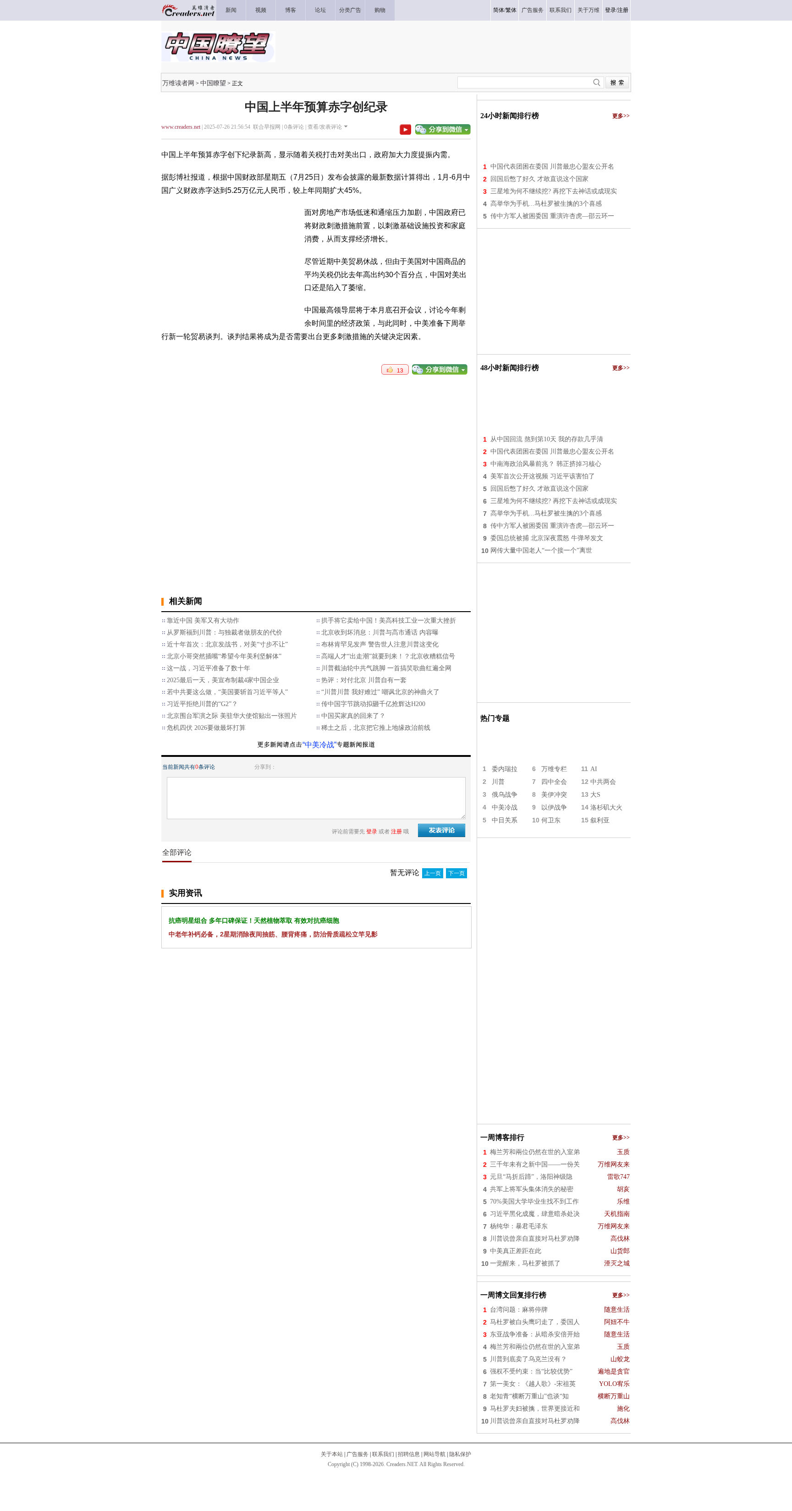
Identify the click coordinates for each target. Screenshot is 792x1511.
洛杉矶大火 (606, 807)
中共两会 (603, 781)
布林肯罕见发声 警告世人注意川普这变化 (380, 644)
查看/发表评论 (325, 127)
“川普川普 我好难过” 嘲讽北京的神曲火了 (380, 692)
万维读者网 (178, 83)
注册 (622, 10)
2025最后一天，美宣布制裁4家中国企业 (223, 680)
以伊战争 (554, 807)
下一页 (456, 873)
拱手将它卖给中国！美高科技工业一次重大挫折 (388, 620)
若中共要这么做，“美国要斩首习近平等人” (227, 692)
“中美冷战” (319, 745)
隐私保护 (460, 1454)
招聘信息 (409, 1454)
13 (398, 370)
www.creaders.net (180, 127)
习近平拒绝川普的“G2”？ (202, 704)
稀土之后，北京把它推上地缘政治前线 (375, 727)
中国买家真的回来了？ (353, 715)
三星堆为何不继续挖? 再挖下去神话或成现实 (553, 191)
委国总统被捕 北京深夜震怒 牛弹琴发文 (546, 538)
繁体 (511, 10)
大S (595, 794)
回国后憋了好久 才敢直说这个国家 (539, 178)
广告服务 (357, 1454)
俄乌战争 (504, 794)
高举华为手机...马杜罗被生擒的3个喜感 (546, 203)
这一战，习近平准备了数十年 (208, 668)
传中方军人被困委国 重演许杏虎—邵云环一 (552, 216)
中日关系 (504, 820)
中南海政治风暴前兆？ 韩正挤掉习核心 (545, 463)
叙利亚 (600, 820)
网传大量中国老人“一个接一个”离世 (541, 550)
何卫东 (551, 820)
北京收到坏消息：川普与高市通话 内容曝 (380, 632)
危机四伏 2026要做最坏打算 (206, 727)
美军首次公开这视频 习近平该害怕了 (542, 476)
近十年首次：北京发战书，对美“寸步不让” (227, 644)
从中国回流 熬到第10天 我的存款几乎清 (546, 439)
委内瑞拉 (504, 769)
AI (593, 769)
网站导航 (435, 1454)
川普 (498, 781)
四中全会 (554, 781)
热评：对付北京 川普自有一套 (364, 680)
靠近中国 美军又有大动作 (203, 620)
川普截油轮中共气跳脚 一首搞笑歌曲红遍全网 (386, 668)
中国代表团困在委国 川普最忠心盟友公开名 (552, 166)
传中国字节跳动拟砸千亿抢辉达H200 (373, 704)
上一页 (432, 873)
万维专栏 (554, 769)
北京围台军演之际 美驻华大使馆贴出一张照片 (232, 715)
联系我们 (383, 1454)
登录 (610, 10)
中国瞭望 (213, 83)
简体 (498, 10)
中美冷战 (504, 807)
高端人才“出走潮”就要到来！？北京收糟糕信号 (388, 656)
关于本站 (332, 1454)
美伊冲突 (554, 794)
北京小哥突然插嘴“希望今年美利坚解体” (224, 656)
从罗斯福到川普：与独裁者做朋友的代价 (224, 632)
